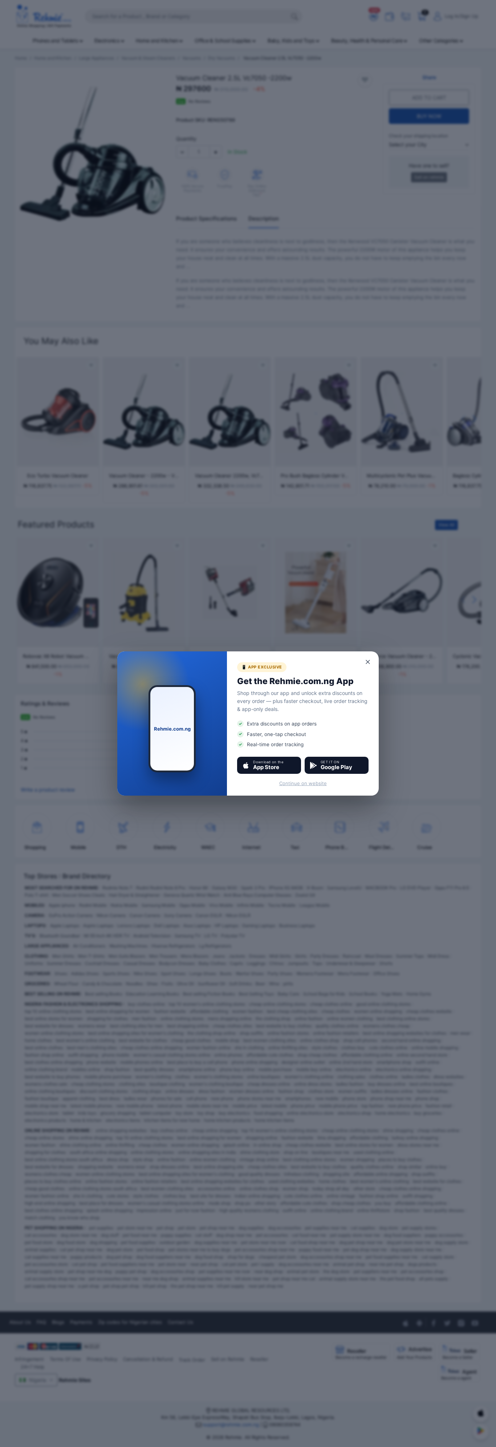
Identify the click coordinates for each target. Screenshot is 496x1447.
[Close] (368, 662)
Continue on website (303, 783)
